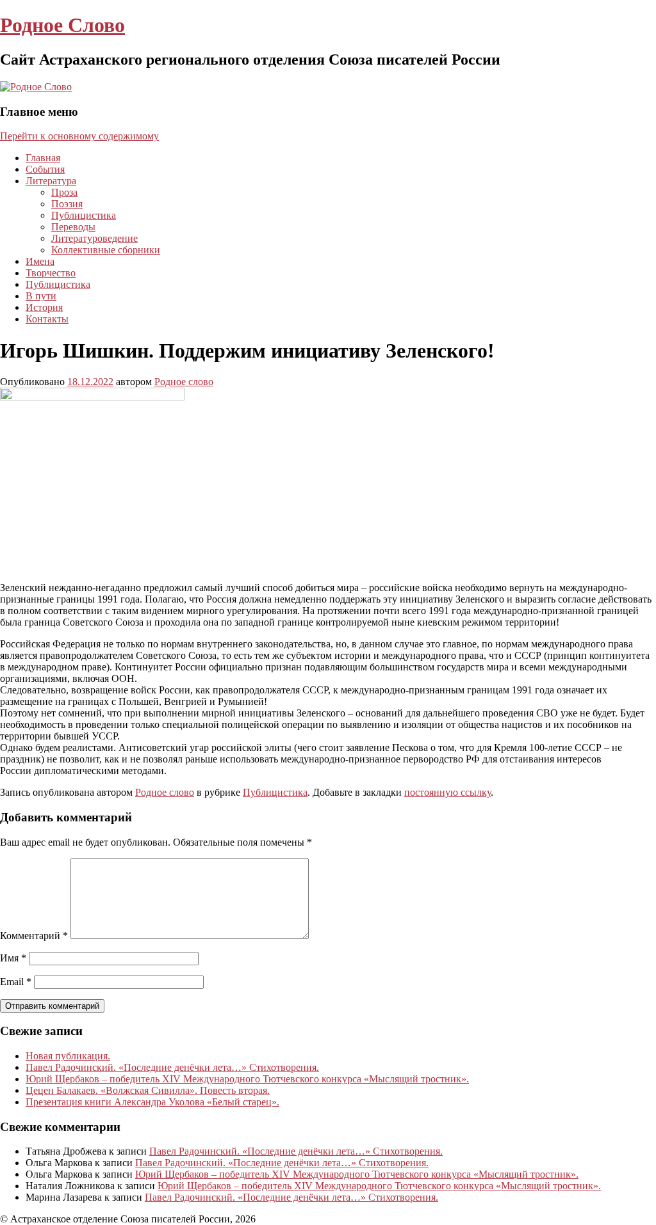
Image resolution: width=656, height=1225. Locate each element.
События (45, 169)
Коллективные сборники (105, 249)
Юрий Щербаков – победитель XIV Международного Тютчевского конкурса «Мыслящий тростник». (247, 1078)
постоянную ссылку (447, 792)
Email (15, 981)
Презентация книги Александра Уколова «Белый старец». (152, 1101)
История (44, 307)
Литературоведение (94, 238)
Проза (64, 192)
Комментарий (34, 935)
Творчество (51, 272)
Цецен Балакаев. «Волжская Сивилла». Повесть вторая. (148, 1090)
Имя (13, 957)
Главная (43, 157)
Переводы (73, 226)
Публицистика (83, 215)
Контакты (47, 318)
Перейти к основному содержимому (79, 135)
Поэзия (67, 203)
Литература (51, 180)
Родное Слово (62, 24)
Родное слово (183, 381)
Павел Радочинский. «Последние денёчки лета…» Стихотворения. (172, 1067)
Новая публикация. (68, 1055)
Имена (40, 261)
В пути (41, 295)
